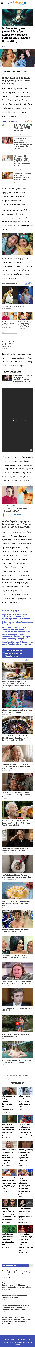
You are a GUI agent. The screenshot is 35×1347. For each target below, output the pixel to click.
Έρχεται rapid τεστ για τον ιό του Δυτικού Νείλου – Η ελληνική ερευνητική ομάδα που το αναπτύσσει (16, 617)
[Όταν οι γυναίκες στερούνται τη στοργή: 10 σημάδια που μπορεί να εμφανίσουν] (9, 1144)
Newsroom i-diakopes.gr (11, 72)
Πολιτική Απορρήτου (16, 1339)
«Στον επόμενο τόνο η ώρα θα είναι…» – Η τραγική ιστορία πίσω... (25, 1214)
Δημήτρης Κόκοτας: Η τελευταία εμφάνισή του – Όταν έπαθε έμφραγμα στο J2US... (24, 1186)
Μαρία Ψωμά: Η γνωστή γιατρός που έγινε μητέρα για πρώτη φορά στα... (9, 1183)
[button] (17, 17)
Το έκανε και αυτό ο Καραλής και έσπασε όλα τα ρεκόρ (17, 623)
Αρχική (7, 1339)
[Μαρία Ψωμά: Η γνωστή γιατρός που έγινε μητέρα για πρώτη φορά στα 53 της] (9, 1172)
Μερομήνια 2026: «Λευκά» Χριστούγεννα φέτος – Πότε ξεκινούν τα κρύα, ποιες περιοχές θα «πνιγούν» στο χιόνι (17, 644)
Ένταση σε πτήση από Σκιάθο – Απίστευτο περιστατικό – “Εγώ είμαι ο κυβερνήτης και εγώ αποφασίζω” (16, 637)
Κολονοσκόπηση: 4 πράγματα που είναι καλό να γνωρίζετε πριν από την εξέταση (25, 1129)
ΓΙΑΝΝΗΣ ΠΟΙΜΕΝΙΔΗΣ (10, 1075)
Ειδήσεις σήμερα (10, 610)
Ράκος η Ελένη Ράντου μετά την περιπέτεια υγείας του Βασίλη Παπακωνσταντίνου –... (26, 1242)
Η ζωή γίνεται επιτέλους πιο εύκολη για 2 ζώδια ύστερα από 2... (24, 1101)
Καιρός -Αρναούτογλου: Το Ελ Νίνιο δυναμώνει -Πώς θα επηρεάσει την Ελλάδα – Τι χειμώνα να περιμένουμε (16, 629)
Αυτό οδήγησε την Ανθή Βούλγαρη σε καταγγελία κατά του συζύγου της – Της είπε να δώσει (22, 380)
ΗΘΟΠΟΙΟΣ (6, 1079)
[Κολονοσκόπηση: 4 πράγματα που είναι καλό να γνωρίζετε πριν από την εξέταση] (25, 1119)
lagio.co (17, 1344)
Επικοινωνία (26, 1339)
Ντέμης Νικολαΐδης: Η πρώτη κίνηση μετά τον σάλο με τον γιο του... (9, 1214)
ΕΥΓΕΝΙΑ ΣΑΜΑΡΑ (24, 1075)
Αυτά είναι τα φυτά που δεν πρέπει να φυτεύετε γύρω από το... (8, 1239)
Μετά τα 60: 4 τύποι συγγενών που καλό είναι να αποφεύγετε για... (8, 1129)
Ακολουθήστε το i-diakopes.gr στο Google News (13, 653)
